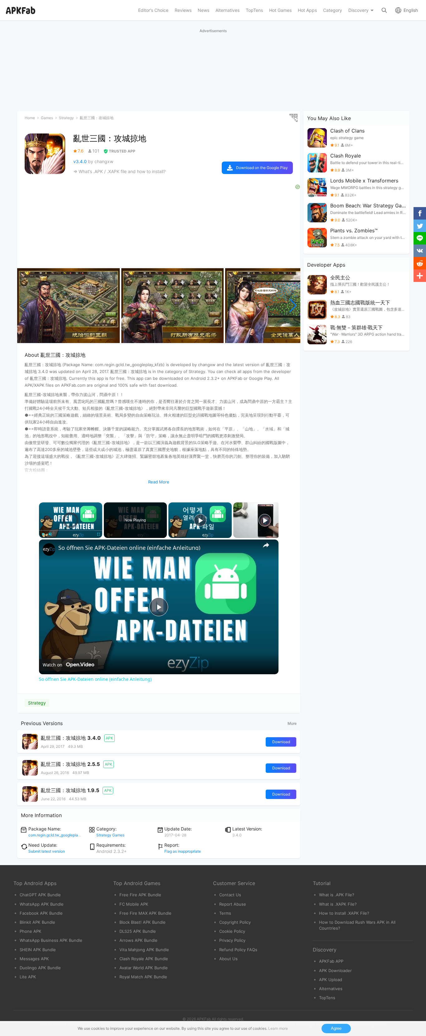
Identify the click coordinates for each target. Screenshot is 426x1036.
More (292, 723)
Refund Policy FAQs (238, 949)
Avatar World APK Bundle (143, 967)
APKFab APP (331, 961)
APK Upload (330, 979)
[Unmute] (50, 534)
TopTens (327, 997)
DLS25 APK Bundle (137, 931)
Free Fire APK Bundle (140, 894)
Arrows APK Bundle (138, 940)
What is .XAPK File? (338, 904)
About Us (228, 958)
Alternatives (330, 988)
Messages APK (34, 958)
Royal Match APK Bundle (143, 976)
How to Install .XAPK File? (344, 913)
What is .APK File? (336, 894)
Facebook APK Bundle (41, 913)
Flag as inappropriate (182, 851)
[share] (266, 545)
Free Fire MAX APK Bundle (145, 913)
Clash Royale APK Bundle (143, 958)
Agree (336, 1028)
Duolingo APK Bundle (40, 967)
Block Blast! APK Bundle (142, 922)
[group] (68, 305)
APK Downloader (335, 970)
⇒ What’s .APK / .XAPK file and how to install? (119, 171)
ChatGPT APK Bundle (40, 894)
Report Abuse (232, 904)
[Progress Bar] (70, 530)
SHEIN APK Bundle (38, 949)
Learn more (278, 1028)
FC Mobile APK (133, 904)
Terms (225, 913)
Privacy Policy (232, 940)
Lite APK (28, 976)
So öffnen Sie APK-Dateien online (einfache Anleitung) (129, 547)
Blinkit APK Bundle (37, 922)
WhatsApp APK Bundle (42, 904)
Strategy (37, 702)
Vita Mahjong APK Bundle (144, 949)
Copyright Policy (235, 922)
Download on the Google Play (262, 167)
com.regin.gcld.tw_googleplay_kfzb (58, 835)
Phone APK (30, 931)
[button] (293, 305)
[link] (49, 549)
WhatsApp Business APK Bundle (51, 940)
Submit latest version (46, 851)
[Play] (42, 534)
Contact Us (230, 894)
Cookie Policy (232, 931)
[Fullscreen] (98, 534)
